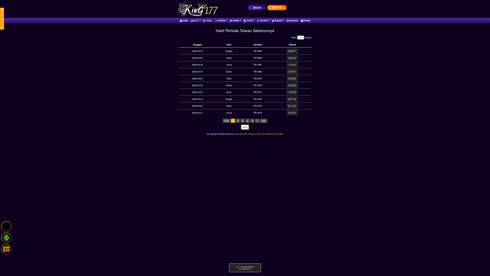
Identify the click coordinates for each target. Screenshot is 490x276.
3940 (292, 112)
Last (264, 120)
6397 (292, 71)
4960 (292, 85)
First (226, 120)
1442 (292, 64)
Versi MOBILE (267, 134)
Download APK (241, 134)
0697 (292, 51)
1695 (292, 92)
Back (245, 127)
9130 (292, 106)
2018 (292, 99)
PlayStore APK (254, 134)
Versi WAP (279, 134)
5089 (292, 78)
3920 (292, 58)
